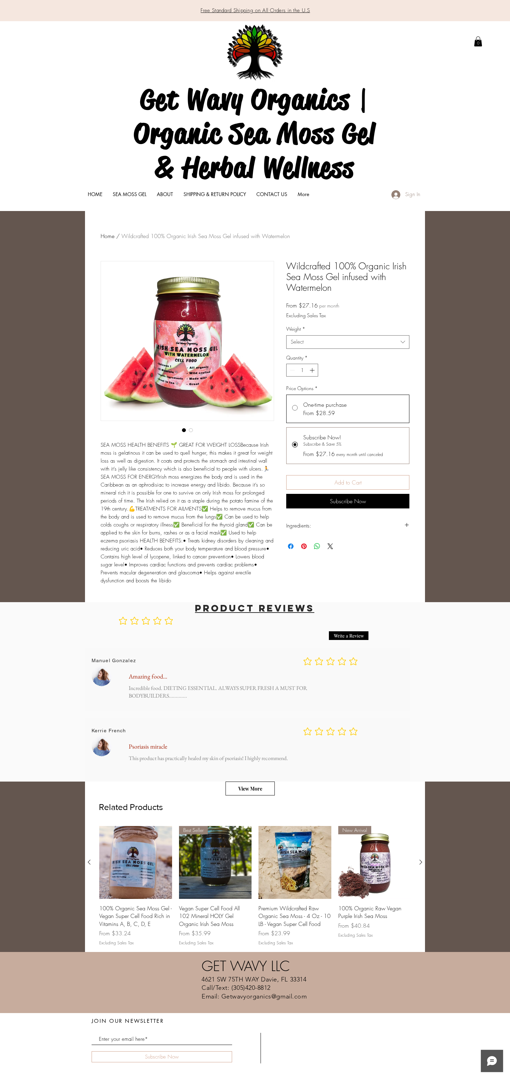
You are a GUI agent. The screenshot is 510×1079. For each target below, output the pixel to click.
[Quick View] (135, 862)
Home (107, 236)
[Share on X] (330, 546)
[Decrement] (291, 370)
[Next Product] (421, 862)
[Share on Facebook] (291, 546)
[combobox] (347, 342)
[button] (348, 635)
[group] (255, 886)
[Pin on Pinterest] (304, 546)
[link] (478, 41)
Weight (295, 329)
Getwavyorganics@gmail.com (264, 996)
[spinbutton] (302, 370)
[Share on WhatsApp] (317, 546)
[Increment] (312, 370)
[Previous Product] (89, 862)
